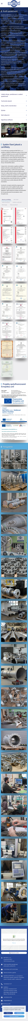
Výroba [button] (3, 110)
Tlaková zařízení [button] (14, 205)
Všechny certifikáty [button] (6, 199)
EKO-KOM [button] (16, 199)
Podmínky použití (6, 1004)
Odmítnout (19, 1013)
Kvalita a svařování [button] (17, 202)
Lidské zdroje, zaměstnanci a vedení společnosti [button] (12, 95)
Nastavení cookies (15, 953)
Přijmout (14, 943)
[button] (2, 3)
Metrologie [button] (4, 205)
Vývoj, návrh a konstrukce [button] (8, 106)
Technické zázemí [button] (6, 101)
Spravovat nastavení (14, 1016)
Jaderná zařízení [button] (6, 202)
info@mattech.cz (8, 1000)
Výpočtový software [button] (7, 120)
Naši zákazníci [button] (5, 115)
